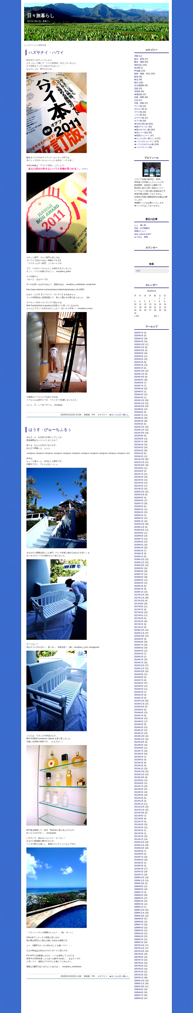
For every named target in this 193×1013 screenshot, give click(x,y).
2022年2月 (138, 456)
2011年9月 (138, 816)
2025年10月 (139, 350)
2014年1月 (138, 733)
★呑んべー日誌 (141, 132)
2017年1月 (138, 627)
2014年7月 (138, 715)
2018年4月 (138, 583)
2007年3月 (138, 972)
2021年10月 (139, 465)
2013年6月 (138, 754)
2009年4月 (138, 901)
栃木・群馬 (139, 59)
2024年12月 (139, 371)
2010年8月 (138, 854)
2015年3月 (138, 692)
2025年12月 (139, 344)
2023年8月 (138, 412)
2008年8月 (138, 922)
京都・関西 (139, 97)
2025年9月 (138, 353)
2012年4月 (138, 795)
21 (155, 307)
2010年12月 (139, 842)
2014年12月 (139, 701)
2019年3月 (138, 550)
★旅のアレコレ (141, 127)
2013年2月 (138, 765)
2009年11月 (139, 880)
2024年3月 (138, 397)
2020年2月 (138, 518)
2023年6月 (138, 418)
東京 (136, 82)
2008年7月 (138, 924)
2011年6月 (138, 824)
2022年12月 (139, 427)
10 (135, 304)
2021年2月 (138, 489)
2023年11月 (139, 403)
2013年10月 (139, 742)
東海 (136, 77)
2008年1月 (138, 942)
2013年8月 (138, 748)
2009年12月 (139, 877)
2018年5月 (138, 580)
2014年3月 (138, 727)
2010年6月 (138, 860)
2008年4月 (138, 933)
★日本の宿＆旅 (141, 124)
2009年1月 (138, 907)
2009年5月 (138, 898)
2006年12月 (139, 980)
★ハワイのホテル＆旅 (144, 144)
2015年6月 (138, 683)
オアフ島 (138, 121)
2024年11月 (139, 374)
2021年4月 (138, 483)
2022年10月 (139, 433)
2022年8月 (138, 439)
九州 (136, 100)
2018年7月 (138, 574)
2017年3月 (138, 621)
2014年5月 (138, 721)
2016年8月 (138, 642)
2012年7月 (138, 786)
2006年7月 (138, 995)
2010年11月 (139, 845)
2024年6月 (138, 388)
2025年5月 (138, 359)
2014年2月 (138, 730)
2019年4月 (138, 547)
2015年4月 (138, 689)
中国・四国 (139, 103)
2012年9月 (138, 780)
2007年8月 (138, 957)
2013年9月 (138, 745)
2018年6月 (138, 577)
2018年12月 (139, 559)
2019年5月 (138, 545)
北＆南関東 (139, 85)
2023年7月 (138, 415)
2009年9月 (138, 886)
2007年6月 (138, 963)
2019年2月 (138, 553)
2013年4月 (138, 760)
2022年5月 (138, 447)
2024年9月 (138, 380)
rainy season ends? (142, 234)
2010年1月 (138, 874)
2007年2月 (138, 975)
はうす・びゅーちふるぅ (50, 430)
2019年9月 (138, 533)
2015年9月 (138, 674)
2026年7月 (138, 333)
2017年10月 (139, 600)
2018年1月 (138, 592)
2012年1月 (138, 804)
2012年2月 (138, 801)
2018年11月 (139, 562)
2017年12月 (139, 595)
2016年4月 (138, 653)
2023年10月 (139, 406)
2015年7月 (138, 680)
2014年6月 (138, 718)
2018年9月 (138, 568)
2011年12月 (139, 807)
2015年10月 (139, 671)
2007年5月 (138, 966)
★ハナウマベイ (141, 147)
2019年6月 (138, 542)
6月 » (156, 316)
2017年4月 (138, 618)
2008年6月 (138, 927)
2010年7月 (138, 857)
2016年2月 (138, 659)
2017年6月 (138, 612)
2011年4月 (138, 830)
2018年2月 (138, 589)
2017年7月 (138, 609)
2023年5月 (138, 421)
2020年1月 (138, 521)
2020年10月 (139, 494)
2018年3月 (138, 586)
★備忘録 (138, 94)
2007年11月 (139, 948)
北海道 (137, 91)
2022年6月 (138, 444)
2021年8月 (138, 471)
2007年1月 (138, 977)
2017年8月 (138, 606)
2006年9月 (138, 989)
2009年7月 (138, 892)
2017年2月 (138, 624)
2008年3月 (138, 936)
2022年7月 (138, 441)
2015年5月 (138, 686)
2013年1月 (138, 768)
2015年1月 (138, 698)
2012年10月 (139, 777)
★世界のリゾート (142, 135)
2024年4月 (138, 394)
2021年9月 (138, 468)
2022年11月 (139, 430)
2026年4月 (138, 341)
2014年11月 (139, 704)
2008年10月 (139, 916)
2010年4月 (138, 866)
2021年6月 (138, 477)
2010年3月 (138, 869)
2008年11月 (139, 913)
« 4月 (136, 316)
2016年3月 (138, 656)
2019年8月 (138, 536)
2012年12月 (139, 771)
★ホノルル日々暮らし (119, 415)
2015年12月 (139, 665)
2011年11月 (139, 810)
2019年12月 (139, 524)
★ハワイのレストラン (144, 141)
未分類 (137, 68)
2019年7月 (138, 539)
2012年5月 (138, 792)
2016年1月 (138, 662)
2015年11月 (139, 668)
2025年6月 (138, 356)
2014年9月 (138, 710)
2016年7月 (138, 645)
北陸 (136, 88)
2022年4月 (138, 450)
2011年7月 (138, 821)
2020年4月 (138, 512)
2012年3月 (138, 798)
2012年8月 (138, 783)
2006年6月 (138, 998)
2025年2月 (138, 365)
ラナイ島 (138, 106)
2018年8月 (138, 571)
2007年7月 (138, 960)
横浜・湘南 (139, 62)
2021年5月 (138, 480)
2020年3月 (138, 515)
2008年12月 (139, 910)
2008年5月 (138, 930)
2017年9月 (138, 603)
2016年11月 (139, 633)
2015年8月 (138, 677)
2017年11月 (139, 598)
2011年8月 (138, 818)
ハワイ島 (138, 115)
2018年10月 (139, 565)
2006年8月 (138, 992)
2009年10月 (139, 883)
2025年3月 (138, 362)
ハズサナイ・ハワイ (46, 52)
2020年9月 (138, 497)
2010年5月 (138, 863)
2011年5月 (138, 827)
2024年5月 (138, 391)
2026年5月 (138, 338)
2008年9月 (138, 919)
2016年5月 (138, 651)
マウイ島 (138, 112)
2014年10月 (139, 706)
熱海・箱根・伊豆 (142, 73)
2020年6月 (138, 506)
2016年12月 (139, 630)
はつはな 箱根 (141, 237)
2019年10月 (139, 530)
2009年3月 (138, 904)
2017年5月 (138, 615)
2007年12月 (139, 945)
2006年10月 (139, 986)
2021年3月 (138, 486)
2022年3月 (138, 453)
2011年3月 (138, 833)
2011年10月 (139, 813)
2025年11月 (139, 347)
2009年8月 (138, 889)
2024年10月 (139, 377)
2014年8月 (138, 712)
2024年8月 (138, 383)
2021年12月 (139, 459)
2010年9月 (138, 851)
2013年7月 (138, 751)
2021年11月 (139, 462)
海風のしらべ (140, 231)
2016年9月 (138, 639)
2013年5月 (138, 757)
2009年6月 (138, 895)
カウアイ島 (139, 118)
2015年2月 (138, 695)
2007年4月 (138, 969)
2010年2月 (138, 871)
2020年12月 (139, 492)
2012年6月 (138, 789)
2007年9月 (138, 954)
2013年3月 (138, 763)
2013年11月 (139, 739)
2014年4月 (138, 724)
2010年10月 (139, 848)
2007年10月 (139, 951)
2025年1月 (138, 368)
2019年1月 (138, 556)
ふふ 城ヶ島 (140, 225)
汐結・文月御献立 (142, 228)
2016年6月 (138, 648)
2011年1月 (138, 839)
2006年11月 (139, 983)
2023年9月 (138, 409)
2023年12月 (139, 400)
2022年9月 (138, 436)
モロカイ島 (139, 109)
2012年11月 (139, 774)
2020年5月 (138, 509)
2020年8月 (138, 500)
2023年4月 (138, 424)
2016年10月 (139, 636)
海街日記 (138, 65)
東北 (136, 79)
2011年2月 (138, 836)
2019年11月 (139, 527)
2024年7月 (138, 386)
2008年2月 (138, 939)
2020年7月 (138, 503)
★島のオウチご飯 (142, 130)
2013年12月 (139, 736)
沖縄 (136, 56)
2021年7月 (138, 474)
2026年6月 (138, 335)
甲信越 (137, 71)
